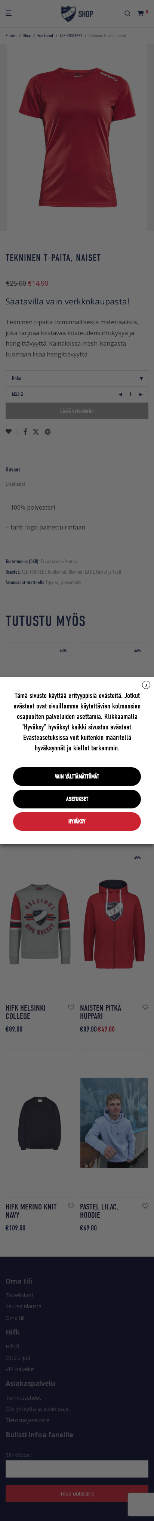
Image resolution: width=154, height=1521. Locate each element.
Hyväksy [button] (77, 821)
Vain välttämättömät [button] (77, 776)
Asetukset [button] (77, 799)
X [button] (146, 685)
